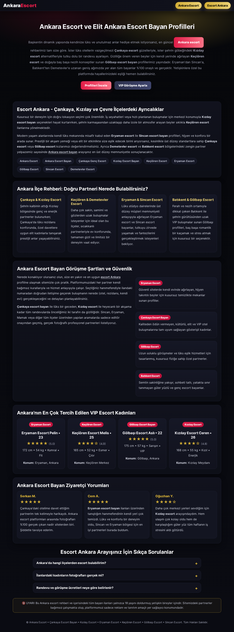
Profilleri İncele (96, 85)
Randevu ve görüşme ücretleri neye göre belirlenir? (74, 588)
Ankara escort (189, 42)
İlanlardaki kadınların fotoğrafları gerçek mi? (70, 575)
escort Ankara (110, 277)
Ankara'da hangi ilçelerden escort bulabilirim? (71, 563)
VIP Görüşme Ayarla (132, 85)
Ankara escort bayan (62, 152)
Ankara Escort (188, 5)
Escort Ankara (217, 5)
